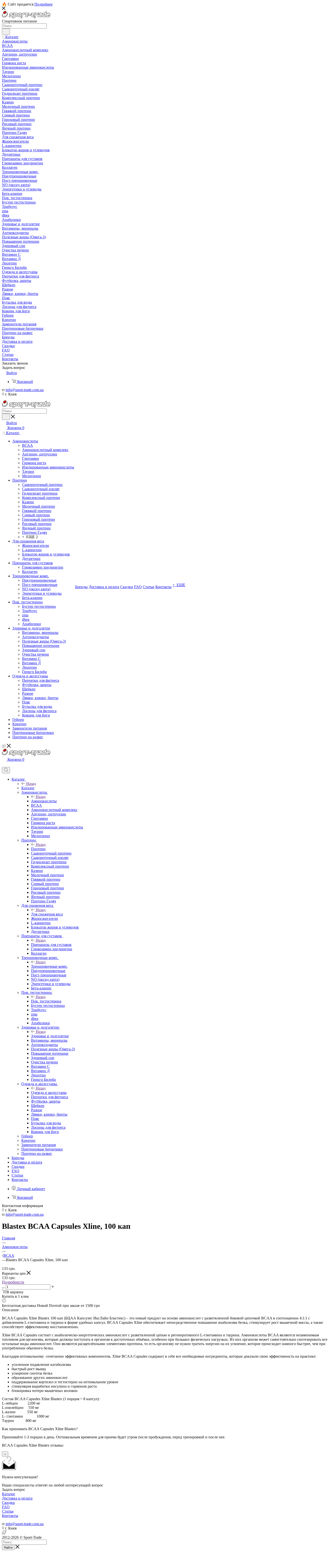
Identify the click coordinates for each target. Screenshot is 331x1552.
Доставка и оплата (17, 1498)
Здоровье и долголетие (50, 1036)
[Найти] (6, 32)
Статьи (8, 1511)
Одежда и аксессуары (49, 1093)
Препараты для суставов (51, 945)
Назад (31, 784)
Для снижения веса (47, 914)
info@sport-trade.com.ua (25, 390)
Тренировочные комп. (49, 966)
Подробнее (43, 4)
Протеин (38, 849)
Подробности (13, 1282)
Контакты (10, 1516)
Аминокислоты (44, 801)
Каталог (28, 788)
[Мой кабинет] (4, 765)
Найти (8, 1547)
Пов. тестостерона (46, 1001)
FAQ (6, 1507)
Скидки (8, 1503)
